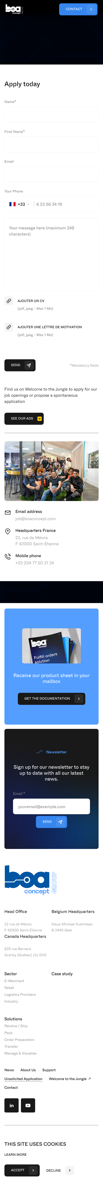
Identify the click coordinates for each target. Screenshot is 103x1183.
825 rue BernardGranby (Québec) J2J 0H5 (25, 952)
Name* (10, 101)
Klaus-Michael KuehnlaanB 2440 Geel (72, 927)
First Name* (14, 131)
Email (9, 161)
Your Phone (13, 191)
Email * (19, 793)
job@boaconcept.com (35, 518)
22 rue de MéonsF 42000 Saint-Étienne (23, 927)
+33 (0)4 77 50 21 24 (34, 562)
